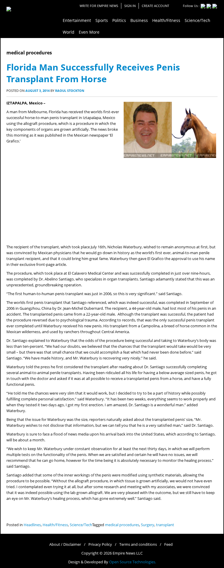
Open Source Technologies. (132, 562)
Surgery (147, 524)
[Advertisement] (112, 200)
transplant (165, 524)
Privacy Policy (100, 544)
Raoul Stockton (69, 90)
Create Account (155, 6)
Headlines (32, 524)
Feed (168, 544)
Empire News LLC (128, 553)
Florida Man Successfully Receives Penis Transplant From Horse (93, 73)
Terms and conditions (138, 544)
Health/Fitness (55, 524)
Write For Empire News (99, 6)
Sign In (130, 6)
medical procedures (122, 524)
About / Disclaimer (65, 544)
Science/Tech (81, 524)
